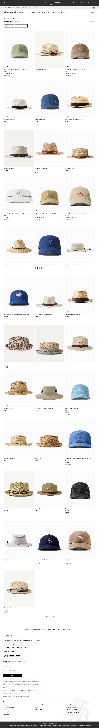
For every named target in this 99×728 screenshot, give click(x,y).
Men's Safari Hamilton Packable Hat (43, 314)
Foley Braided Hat (69, 168)
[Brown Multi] (7, 367)
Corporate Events (7, 712)
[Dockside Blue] (66, 462)
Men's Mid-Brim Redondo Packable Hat (44, 408)
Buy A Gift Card (16, 644)
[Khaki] (68, 73)
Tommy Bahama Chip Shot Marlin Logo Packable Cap (78, 458)
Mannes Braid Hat (8, 363)
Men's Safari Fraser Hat (9, 458)
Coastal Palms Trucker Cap (71, 408)
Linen (54, 12)
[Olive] (68, 513)
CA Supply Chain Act (72, 707)
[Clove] (66, 73)
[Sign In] (91, 7)
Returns (38, 640)
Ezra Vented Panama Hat (41, 69)
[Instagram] (5, 655)
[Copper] (37, 172)
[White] (70, 73)
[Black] (7, 73)
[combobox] (5, 671)
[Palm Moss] (5, 73)
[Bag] (93, 7)
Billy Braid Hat (38, 458)
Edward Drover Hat (69, 363)
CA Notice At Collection (72, 709)
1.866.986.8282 (66, 725)
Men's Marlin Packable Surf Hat (11, 264)
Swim (58, 12)
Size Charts (7, 644)
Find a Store (38, 707)
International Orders (9, 651)
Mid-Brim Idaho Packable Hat (11, 559)
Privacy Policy (36, 686)
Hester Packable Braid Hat (41, 168)
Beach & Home (64, 12)
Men (45, 12)
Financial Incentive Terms (23, 696)
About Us (5, 704)
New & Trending (34, 12)
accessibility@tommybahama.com (83, 725)
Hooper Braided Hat (39, 363)
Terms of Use (38, 692)
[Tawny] (5, 367)
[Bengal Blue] (11, 73)
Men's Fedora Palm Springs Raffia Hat (74, 119)
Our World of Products (8, 707)
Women (41, 12)
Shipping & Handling (28, 640)
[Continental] (13, 73)
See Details (57, 2)
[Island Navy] (9, 73)
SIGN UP (12, 675)
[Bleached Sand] (74, 73)
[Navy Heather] (7, 612)
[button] (50, 4)
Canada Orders (25, 647)
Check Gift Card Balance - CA (11, 647)
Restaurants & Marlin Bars (41, 704)
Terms (4, 687)
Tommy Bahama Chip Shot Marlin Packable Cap (46, 559)
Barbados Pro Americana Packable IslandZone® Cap (16, 314)
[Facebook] (7, 655)
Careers (5, 709)
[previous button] (6, 51)
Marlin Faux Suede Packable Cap (73, 559)
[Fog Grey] (72, 73)
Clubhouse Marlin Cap (40, 119)
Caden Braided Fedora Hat (10, 509)
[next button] (32, 51)
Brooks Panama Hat (9, 168)
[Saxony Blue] (66, 412)
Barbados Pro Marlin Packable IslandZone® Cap (15, 69)
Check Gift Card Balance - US (29, 644)
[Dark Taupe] (35, 217)
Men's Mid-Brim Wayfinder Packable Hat (74, 264)
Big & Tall (50, 12)
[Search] (90, 12)
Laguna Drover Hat (8, 408)
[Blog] (7, 717)
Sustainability (6, 714)
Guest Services (8, 640)
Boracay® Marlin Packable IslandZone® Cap (75, 69)
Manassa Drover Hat (39, 509)
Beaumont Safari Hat (9, 119)
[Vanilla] (5, 612)
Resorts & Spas (38, 709)
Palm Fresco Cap (69, 509)
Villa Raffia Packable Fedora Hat (72, 314)
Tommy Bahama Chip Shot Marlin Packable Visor (16, 213)
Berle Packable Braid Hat (10, 608)
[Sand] (35, 172)
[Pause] (5, 3)
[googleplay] (11, 655)
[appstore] (17, 655)
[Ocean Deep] (7, 217)
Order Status (17, 640)
